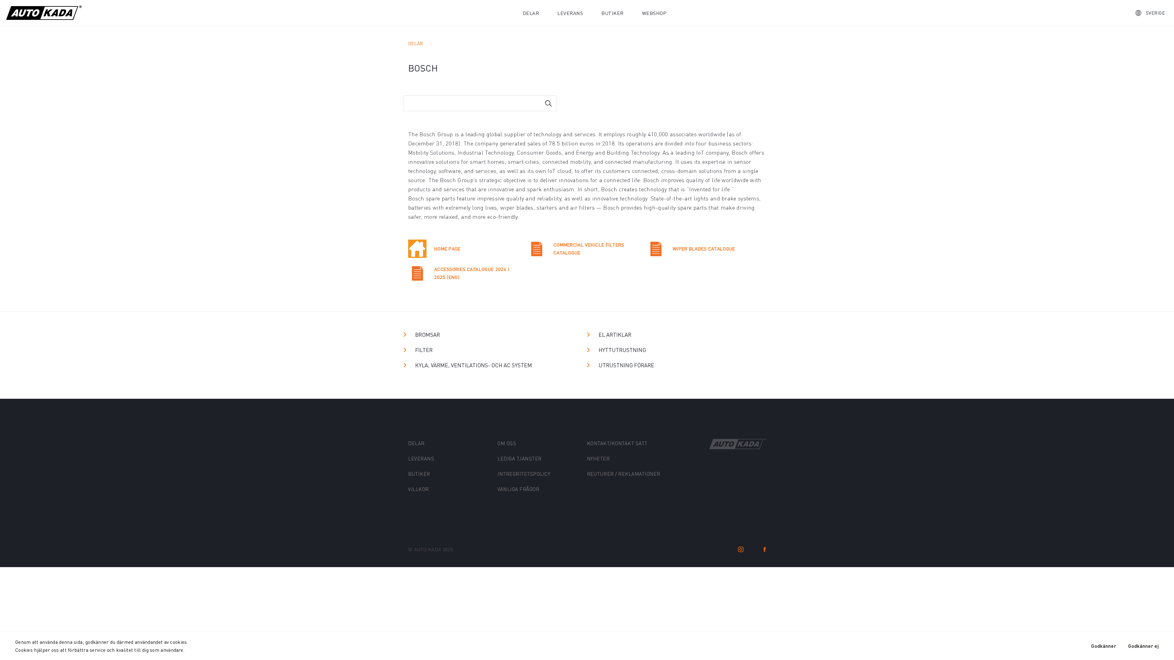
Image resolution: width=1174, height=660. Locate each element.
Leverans (570, 13)
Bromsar (427, 334)
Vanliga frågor (518, 489)
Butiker (612, 13)
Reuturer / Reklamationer (623, 474)
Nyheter (598, 458)
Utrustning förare (626, 365)
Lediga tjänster (519, 458)
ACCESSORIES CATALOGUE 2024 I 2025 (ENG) (471, 273)
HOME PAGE (447, 248)
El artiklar (615, 334)
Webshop (654, 13)
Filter (424, 349)
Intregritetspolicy (523, 474)
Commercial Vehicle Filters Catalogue (588, 248)
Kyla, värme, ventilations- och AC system (473, 365)
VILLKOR (418, 489)
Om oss (506, 443)
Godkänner (1103, 646)
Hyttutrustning (622, 349)
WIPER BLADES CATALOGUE (704, 248)
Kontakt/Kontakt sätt (617, 443)
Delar (531, 13)
